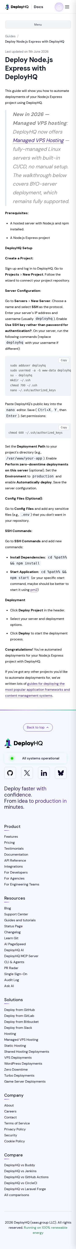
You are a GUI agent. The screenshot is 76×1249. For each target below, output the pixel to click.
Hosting (10, 1033)
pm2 (33, 589)
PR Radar (11, 968)
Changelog (12, 932)
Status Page (13, 926)
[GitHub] (10, 773)
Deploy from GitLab (19, 1015)
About (9, 1105)
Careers (10, 1111)
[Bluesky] (61, 773)
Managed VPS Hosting (38, 140)
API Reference (15, 860)
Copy (64, 360)
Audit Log (11, 980)
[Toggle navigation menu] (67, 7)
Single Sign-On (15, 974)
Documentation (16, 854)
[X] (27, 773)
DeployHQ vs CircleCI (20, 1183)
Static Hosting (15, 1045)
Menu (38, 24)
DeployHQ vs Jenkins (20, 1171)
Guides (10, 36)
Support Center (16, 914)
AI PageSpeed (15, 944)
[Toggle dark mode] (59, 7)
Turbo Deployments (19, 1075)
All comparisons (16, 1195)
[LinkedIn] (44, 773)
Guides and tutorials (20, 920)
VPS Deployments (18, 1057)
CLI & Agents (14, 962)
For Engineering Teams (21, 884)
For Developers (16, 872)
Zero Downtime (16, 1069)
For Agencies (14, 878)
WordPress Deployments (23, 1063)
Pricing (9, 842)
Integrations (13, 866)
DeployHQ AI (14, 950)
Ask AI (9, 986)
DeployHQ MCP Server (21, 956)
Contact (10, 1117)
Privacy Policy (15, 1129)
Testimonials (14, 848)
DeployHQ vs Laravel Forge (25, 1189)
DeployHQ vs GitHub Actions (26, 1177)
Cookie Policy (14, 1141)
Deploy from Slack (18, 1027)
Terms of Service (17, 1123)
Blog (7, 908)
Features (11, 836)
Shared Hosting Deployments (26, 1051)
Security (10, 1135)
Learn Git (11, 938)
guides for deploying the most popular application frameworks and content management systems (37, 689)
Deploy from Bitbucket (21, 1021)
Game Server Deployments (25, 1081)
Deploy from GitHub (19, 1010)
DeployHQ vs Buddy (19, 1165)
